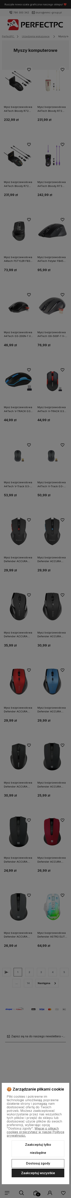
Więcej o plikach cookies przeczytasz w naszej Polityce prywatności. (35, 1131)
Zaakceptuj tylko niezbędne (38, 1149)
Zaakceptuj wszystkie (38, 1173)
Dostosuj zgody (38, 1163)
